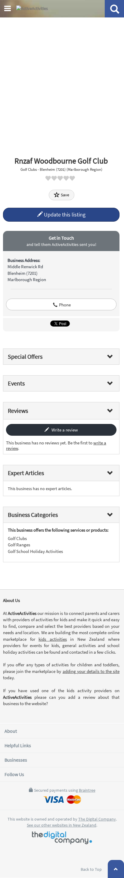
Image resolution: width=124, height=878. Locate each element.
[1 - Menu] (8, 9)
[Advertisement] (62, 83)
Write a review (64, 430)
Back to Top (92, 869)
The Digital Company (97, 819)
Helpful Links (18, 745)
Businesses (16, 760)
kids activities (53, 639)
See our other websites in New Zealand (61, 825)
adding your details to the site (91, 671)
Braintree (87, 790)
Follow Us (14, 774)
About (11, 731)
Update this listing (64, 214)
